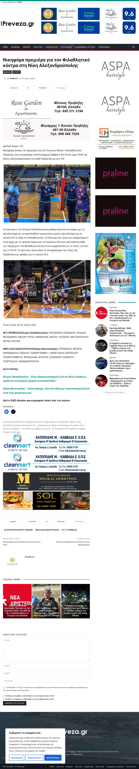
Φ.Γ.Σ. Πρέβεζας (69, 530)
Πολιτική (17, 602)
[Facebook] (122, 2)
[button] (133, 47)
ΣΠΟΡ (16, 72)
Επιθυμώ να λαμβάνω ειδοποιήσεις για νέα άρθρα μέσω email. (30, 699)
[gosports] (5, 78)
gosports (14, 78)
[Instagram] (128, 2)
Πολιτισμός (75, 602)
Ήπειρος (113, 358)
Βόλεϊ (7, 72)
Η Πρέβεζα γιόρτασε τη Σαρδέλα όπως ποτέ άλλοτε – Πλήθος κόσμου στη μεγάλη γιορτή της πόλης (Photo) (76, 610)
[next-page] (9, 623)
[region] (35, 746)
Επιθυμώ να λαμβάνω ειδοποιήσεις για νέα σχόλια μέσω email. (30, 696)
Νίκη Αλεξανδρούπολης (47, 530)
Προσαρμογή (16, 758)
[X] (131, 2)
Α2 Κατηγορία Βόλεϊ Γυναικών (18, 530)
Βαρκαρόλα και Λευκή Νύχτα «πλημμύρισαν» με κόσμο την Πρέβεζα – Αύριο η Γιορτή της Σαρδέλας (123, 382)
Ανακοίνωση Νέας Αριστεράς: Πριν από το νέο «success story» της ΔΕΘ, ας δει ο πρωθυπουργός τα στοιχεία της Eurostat (17, 610)
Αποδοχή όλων (52, 758)
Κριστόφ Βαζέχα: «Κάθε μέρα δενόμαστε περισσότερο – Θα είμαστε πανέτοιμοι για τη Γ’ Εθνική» (46, 612)
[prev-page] (4, 623)
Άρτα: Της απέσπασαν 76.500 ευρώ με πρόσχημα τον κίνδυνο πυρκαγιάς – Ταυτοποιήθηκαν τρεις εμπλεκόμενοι (122, 366)
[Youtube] (135, 2)
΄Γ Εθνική (46, 605)
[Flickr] (125, 2)
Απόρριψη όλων (34, 758)
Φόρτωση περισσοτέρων (115, 392)
